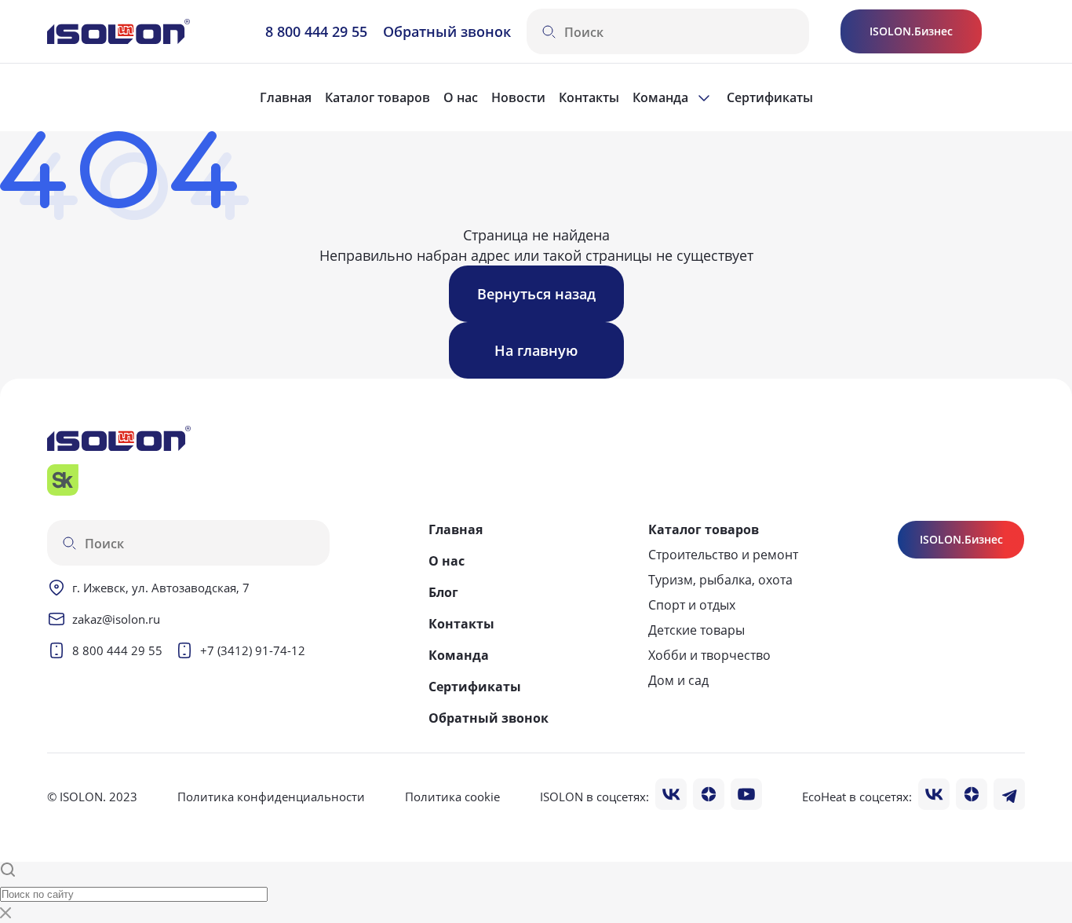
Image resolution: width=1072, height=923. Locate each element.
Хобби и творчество (709, 655)
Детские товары (696, 630)
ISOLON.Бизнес (911, 31)
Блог (443, 592)
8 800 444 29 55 (316, 31)
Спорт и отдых (691, 605)
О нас (460, 97)
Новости (518, 97)
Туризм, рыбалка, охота (720, 579)
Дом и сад (678, 680)
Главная (286, 97)
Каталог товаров (377, 97)
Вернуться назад (536, 293)
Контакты (589, 97)
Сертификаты (770, 97)
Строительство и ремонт (723, 554)
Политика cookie (452, 796)
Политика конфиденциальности (271, 796)
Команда (458, 655)
